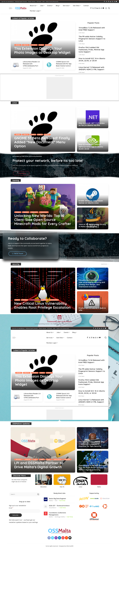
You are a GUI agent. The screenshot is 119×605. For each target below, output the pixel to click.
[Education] (43, 481)
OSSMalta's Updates (21, 424)
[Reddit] (114, 1)
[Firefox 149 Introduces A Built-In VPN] (92, 302)
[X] (106, 1)
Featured (27, 459)
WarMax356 (20, 56)
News (40, 134)
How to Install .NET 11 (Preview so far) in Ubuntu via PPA (92, 124)
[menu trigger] (11, 8)
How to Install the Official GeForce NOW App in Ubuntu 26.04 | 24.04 (91, 146)
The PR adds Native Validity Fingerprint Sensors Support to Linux (92, 38)
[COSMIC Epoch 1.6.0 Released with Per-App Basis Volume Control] (49, 65)
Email (11, 508)
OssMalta (67, 459)
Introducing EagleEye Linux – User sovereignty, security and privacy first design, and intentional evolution (92, 283)
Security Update (35, 299)
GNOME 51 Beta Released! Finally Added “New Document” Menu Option (42, 142)
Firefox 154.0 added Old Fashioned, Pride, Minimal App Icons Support (91, 49)
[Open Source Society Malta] (20, 8)
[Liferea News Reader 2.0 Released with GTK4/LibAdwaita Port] (16, 65)
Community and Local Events (59, 322)
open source (57, 459)
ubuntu (48, 45)
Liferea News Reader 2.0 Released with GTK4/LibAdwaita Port (31, 64)
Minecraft (34, 212)
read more (104, 264)
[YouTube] (112, 1)
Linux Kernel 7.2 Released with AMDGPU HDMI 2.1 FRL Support (91, 68)
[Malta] (99, 481)
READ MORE (67, 56)
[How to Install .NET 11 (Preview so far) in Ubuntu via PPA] (92, 117)
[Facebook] (104, 1)
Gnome (18, 45)
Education (18, 459)
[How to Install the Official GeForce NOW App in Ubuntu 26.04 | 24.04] (92, 141)
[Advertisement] (59, 88)
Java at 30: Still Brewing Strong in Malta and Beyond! (92, 225)
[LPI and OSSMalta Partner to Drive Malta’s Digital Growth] (43, 450)
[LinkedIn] (110, 1)
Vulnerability (54, 299)
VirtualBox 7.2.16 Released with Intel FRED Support (92, 29)
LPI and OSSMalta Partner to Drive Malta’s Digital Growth (38, 465)
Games (18, 212)
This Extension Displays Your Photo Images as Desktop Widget (42, 50)
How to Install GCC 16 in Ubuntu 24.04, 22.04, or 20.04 (92, 59)
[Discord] (116, 1)
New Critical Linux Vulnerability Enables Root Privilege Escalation (42, 305)
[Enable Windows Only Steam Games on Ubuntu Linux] (92, 195)
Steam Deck (44, 212)
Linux (41, 45)
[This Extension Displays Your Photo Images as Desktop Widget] (43, 40)
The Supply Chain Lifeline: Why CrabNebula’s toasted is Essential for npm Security (91, 444)
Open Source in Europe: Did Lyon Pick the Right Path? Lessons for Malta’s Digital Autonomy (92, 467)
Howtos (34, 45)
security (15, 264)
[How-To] (62, 481)
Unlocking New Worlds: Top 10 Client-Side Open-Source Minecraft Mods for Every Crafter (42, 219)
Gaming (15, 180)
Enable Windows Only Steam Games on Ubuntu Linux (91, 202)
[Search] (109, 8)
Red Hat (25, 299)
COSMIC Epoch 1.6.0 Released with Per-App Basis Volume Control (63, 64)
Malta (42, 459)
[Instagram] (108, 1)
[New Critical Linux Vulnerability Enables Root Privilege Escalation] (43, 290)
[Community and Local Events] (59, 317)
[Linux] (80, 481)
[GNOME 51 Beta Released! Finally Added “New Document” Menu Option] (43, 129)
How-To (26, 45)
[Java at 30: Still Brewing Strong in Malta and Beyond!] (92, 218)
